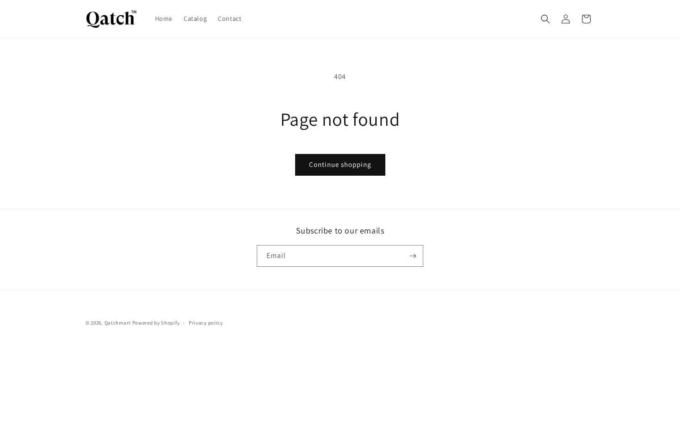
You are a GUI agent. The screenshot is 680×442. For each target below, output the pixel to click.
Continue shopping (340, 164)
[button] (545, 19)
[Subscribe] (412, 256)
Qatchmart (118, 322)
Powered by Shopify (156, 322)
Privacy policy (206, 322)
